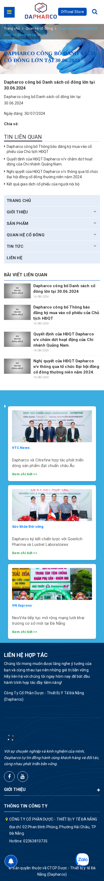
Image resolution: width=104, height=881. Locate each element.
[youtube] (22, 776)
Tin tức (15, 246)
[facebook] (9, 776)
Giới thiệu (17, 212)
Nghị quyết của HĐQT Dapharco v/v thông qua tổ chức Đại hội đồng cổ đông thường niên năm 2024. (66, 367)
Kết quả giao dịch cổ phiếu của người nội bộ (43, 184)
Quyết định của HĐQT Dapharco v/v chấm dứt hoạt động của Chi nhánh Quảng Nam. (63, 340)
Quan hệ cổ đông (26, 235)
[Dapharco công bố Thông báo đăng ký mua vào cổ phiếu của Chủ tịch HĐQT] (17, 312)
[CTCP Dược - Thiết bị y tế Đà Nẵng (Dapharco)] (41, 11)
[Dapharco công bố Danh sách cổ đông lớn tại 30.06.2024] (17, 290)
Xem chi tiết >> (24, 474)
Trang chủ (19, 200)
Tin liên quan (23, 137)
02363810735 (35, 841)
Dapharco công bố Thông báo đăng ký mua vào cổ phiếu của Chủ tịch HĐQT (66, 313)
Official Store (72, 12)
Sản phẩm (17, 223)
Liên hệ (14, 257)
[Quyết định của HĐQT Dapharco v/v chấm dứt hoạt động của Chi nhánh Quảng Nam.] (17, 339)
